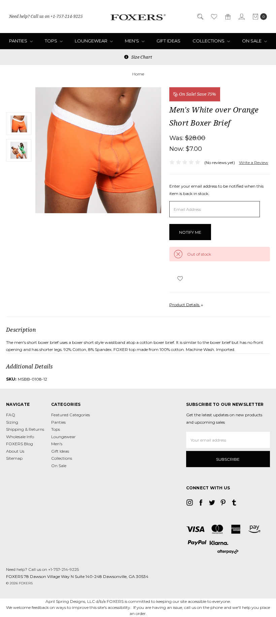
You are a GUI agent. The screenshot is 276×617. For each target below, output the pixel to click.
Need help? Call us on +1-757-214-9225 (46, 16)
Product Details (184, 304)
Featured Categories (70, 414)
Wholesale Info (20, 436)
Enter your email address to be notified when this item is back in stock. (216, 190)
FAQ (10, 414)
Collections (209, 40)
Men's (132, 40)
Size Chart (141, 57)
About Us (15, 451)
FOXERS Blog (19, 443)
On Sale (252, 40)
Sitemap (14, 458)
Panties (18, 40)
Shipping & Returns (25, 429)
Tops (51, 40)
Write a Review (253, 162)
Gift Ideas (168, 40)
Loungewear (91, 40)
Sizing (12, 422)
